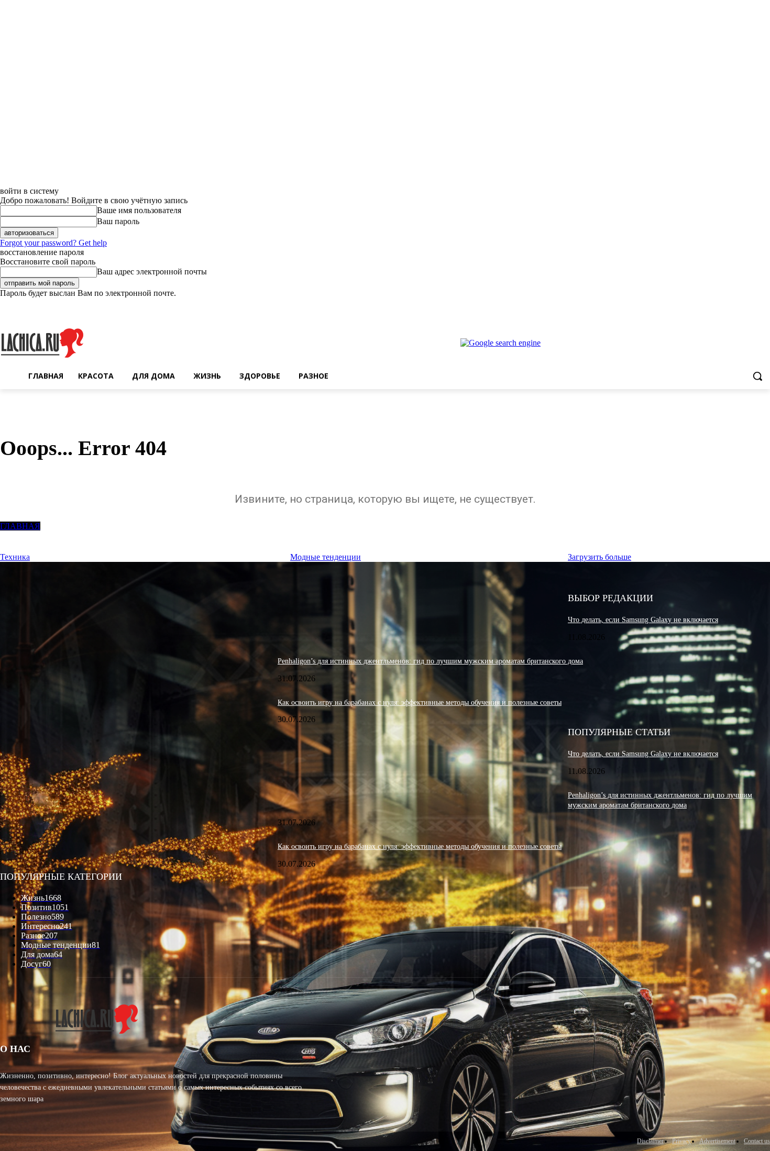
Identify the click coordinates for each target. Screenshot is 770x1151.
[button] (757, 376)
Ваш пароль (118, 221)
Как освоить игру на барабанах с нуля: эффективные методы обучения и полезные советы (420, 702)
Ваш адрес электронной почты (152, 271)
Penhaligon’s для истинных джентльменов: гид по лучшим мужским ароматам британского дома (430, 661)
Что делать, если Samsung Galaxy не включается (643, 620)
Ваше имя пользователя (139, 210)
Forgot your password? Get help (53, 242)
